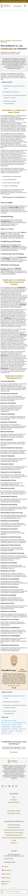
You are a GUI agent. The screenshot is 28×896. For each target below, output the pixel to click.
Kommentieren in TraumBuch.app (14, 832)
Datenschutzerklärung (14, 827)
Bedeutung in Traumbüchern (11, 92)
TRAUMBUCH (7, 870)
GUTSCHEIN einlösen (14, 813)
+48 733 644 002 (8, 858)
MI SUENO (6, 881)
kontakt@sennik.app (9, 862)
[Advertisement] (14, 25)
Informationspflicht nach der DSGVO (14, 830)
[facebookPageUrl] (12, 688)
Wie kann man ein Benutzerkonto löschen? (14, 837)
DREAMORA (7, 874)
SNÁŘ (5, 884)
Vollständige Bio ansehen (14, 685)
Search (2, 892)
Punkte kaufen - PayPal (13, 810)
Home (2, 40)
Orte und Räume (16, 40)
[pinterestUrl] (15, 688)
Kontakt (14, 840)
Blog (14, 797)
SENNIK (5, 866)
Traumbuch (8, 40)
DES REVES (7, 878)
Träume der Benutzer (14, 802)
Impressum (14, 842)
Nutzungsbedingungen (14, 824)
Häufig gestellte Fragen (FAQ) (14, 835)
